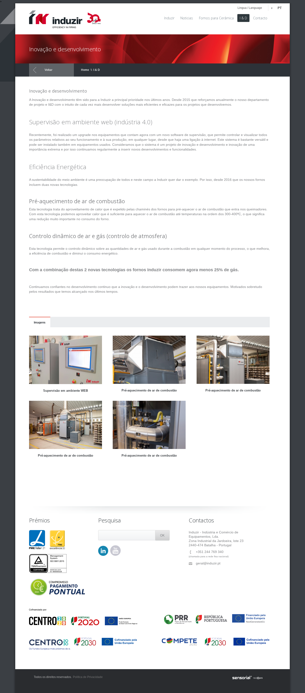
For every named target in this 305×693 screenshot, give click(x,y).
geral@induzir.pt (208, 563)
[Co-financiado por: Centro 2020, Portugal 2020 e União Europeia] (83, 617)
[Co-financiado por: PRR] (215, 617)
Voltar (48, 70)
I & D (96, 70)
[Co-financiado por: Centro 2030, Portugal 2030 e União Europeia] (83, 643)
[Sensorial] (247, 677)
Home (85, 70)
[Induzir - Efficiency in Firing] (65, 17)
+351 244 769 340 (210, 552)
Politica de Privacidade (88, 677)
